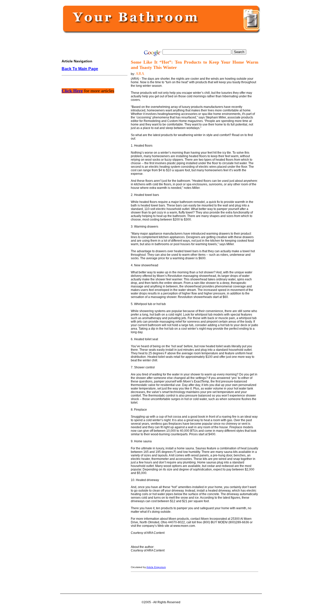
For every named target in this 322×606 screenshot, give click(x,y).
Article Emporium (156, 567)
